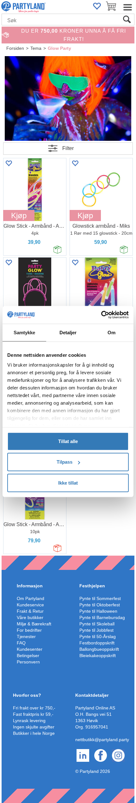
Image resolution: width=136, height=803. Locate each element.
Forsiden (15, 48)
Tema (35, 48)
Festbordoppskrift (96, 642)
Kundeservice (30, 604)
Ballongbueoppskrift (99, 649)
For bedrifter (29, 630)
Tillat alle (68, 441)
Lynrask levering (29, 720)
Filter (68, 148)
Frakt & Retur (30, 611)
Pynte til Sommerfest (100, 598)
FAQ (21, 642)
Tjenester (26, 636)
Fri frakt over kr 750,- (34, 707)
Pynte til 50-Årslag (97, 636)
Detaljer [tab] (68, 332)
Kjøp (19, 215)
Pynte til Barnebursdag (102, 617)
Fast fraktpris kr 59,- (33, 714)
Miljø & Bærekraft (34, 623)
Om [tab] (111, 332)
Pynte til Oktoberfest (99, 604)
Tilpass (64, 462)
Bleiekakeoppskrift (97, 655)
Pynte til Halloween (98, 611)
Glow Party (59, 48)
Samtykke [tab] (24, 332)
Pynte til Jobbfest (96, 630)
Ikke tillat (68, 482)
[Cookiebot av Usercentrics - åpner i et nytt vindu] (101, 315)
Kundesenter (29, 649)
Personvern (28, 661)
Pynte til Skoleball (96, 623)
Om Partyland (30, 598)
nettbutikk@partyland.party (102, 739)
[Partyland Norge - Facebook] (100, 755)
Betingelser (28, 655)
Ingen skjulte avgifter (33, 726)
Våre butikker (30, 617)
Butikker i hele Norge (34, 733)
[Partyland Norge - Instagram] (118, 755)
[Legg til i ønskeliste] (8, 163)
